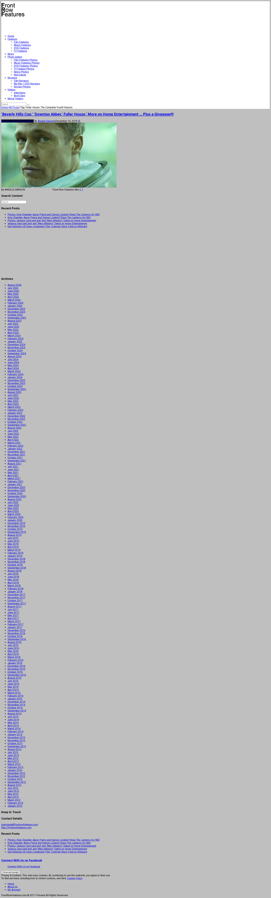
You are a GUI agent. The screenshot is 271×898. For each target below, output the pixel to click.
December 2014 (16, 701)
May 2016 (13, 651)
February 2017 (15, 624)
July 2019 (13, 538)
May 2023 (13, 401)
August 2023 (14, 392)
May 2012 (13, 794)
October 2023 (15, 386)
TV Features (20, 51)
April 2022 (13, 439)
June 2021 (13, 469)
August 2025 (14, 320)
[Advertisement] (58, 24)
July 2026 (13, 288)
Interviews (19, 92)
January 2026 (15, 305)
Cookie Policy (74, 878)
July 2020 (13, 502)
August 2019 (14, 535)
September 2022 (17, 424)
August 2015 (14, 677)
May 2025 (13, 329)
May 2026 (13, 293)
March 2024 (14, 371)
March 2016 (14, 657)
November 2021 (16, 454)
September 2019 (17, 532)
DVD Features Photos (26, 65)
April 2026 (13, 296)
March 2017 (14, 621)
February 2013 (15, 767)
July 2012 (13, 788)
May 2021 (13, 472)
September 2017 (17, 603)
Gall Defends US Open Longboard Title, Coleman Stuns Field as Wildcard (47, 226)
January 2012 (15, 805)
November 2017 (16, 597)
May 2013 (13, 758)
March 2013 (14, 764)
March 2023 (14, 407)
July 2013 (13, 752)
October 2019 (15, 529)
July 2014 (13, 716)
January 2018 (15, 591)
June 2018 (13, 576)
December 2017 (16, 594)
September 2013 (17, 746)
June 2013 (13, 755)
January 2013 (15, 770)
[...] (81, 189)
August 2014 (14, 713)
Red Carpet (20, 74)
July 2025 (13, 323)
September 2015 (17, 675)
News (11, 53)
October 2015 (15, 672)
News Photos (21, 71)
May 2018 (13, 579)
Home (11, 36)
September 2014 (17, 710)
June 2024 (13, 362)
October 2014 (15, 707)
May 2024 (13, 365)
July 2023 (13, 395)
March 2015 (14, 692)
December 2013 (16, 737)
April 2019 (13, 547)
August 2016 (14, 642)
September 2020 (17, 496)
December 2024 (16, 344)
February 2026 (15, 302)
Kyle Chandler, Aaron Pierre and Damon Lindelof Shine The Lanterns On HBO (49, 217)
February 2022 (15, 445)
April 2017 (13, 618)
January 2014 (15, 734)
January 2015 (15, 698)
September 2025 (17, 317)
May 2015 (13, 686)
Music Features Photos (27, 62)
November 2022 (16, 419)
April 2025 (13, 332)
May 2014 (13, 722)
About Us (13, 886)
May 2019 (13, 544)
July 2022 (13, 430)
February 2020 (15, 517)
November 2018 (16, 561)
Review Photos (22, 86)
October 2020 (15, 493)
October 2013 (15, 743)
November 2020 (16, 490)
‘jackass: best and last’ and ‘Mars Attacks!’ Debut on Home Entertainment (47, 223)
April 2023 (13, 404)
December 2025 (16, 308)
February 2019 (15, 552)
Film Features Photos (25, 59)
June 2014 (13, 719)
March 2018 (14, 585)
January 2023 (15, 413)
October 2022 (15, 421)
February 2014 (15, 731)
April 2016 (13, 654)
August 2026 (14, 285)
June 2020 (13, 505)
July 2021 (13, 466)
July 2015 (13, 680)
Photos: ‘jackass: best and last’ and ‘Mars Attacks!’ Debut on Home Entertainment (52, 220)
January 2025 (15, 341)
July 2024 (13, 359)
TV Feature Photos (24, 68)
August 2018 (14, 570)
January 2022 (15, 448)
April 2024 (13, 368)
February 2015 (15, 695)
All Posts (14, 107)
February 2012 (15, 802)
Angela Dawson (46, 121)
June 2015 (13, 683)
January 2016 (15, 663)
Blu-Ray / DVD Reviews (27, 83)
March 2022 (14, 442)
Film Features (21, 42)
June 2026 (13, 291)
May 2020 (13, 508)
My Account (14, 889)
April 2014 (13, 725)
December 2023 (16, 380)
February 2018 (15, 588)
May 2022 (13, 436)
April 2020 (13, 511)
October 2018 (15, 564)
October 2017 (15, 600)
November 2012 (16, 776)
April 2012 (13, 797)
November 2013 (16, 740)
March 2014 (14, 728)
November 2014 (16, 704)
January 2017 (15, 627)
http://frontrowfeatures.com (16, 827)
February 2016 (15, 660)
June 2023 (13, 398)
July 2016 (13, 645)
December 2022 (16, 416)
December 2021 (16, 451)
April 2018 (13, 582)
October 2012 (15, 779)
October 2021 (15, 457)
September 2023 (17, 389)
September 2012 (17, 782)
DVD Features (21, 48)
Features (12, 39)
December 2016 (16, 630)
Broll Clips (19, 95)
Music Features (22, 45)
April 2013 (13, 761)
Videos (11, 89)
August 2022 (14, 427)
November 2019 (16, 526)
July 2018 (13, 573)
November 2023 (16, 383)
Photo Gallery (15, 56)
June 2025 (13, 326)
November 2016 (16, 633)
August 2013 (14, 749)
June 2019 (13, 541)
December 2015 (16, 666)
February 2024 (15, 374)
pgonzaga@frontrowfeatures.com (19, 824)
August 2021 (14, 463)
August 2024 (14, 356)
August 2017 (14, 606)
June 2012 (13, 791)
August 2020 (14, 499)
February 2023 (15, 410)
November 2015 (16, 669)
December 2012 (16, 773)
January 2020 (15, 520)
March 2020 (14, 514)
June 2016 (13, 648)
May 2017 (13, 615)
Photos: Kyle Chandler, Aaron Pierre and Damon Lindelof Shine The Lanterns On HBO (54, 214)
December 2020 (16, 487)
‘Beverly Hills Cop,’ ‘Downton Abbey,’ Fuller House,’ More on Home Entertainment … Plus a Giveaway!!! (87, 114)
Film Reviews (21, 80)
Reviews (12, 77)
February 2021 (15, 481)
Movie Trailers (15, 98)
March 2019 (14, 549)
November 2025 (16, 311)
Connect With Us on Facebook (21, 860)
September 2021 (17, 460)
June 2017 (13, 612)
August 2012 (14, 785)
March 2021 (14, 478)
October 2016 (15, 636)
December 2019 (16, 523)
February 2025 (15, 338)
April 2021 (13, 475)
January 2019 (15, 555)
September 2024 (17, 353)
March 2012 (14, 800)
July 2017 (13, 609)
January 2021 (15, 484)
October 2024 (15, 350)
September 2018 (17, 567)
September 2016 (17, 639)
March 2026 (14, 299)
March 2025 (14, 335)
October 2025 (15, 314)
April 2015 (13, 689)
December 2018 (16, 558)
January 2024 (15, 377)
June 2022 (13, 433)
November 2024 (16, 347)
